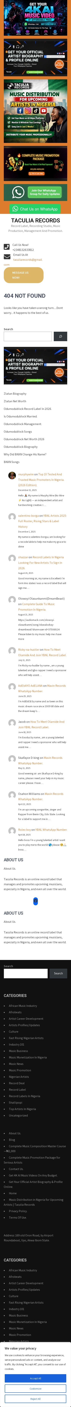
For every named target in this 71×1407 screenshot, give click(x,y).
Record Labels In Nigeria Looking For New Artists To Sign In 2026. (41, 562)
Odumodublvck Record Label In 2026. (28, 409)
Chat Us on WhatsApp (39, 209)
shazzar (23, 557)
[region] (35, 1374)
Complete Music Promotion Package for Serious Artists (32, 1160)
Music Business (18, 1051)
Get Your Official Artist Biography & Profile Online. (33, 1184)
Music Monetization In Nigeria (28, 1057)
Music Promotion (20, 1070)
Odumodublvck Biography (20, 447)
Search (8, 329)
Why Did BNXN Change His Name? (25, 454)
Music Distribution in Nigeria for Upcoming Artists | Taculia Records (33, 1202)
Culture (13, 1032)
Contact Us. (16, 1169)
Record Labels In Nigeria (24, 1096)
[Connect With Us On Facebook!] (35, 900)
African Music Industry (23, 1006)
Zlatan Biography (15, 394)
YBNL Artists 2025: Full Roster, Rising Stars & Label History (42, 521)
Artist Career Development (26, 1019)
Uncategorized (18, 1115)
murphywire (26, 474)
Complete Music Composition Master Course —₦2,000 (35, 1148)
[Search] (60, 336)
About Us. (15, 1133)
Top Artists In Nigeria (22, 1109)
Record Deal (17, 1083)
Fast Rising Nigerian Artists (26, 1038)
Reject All (35, 1399)
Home (13, 1193)
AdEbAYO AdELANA (30, 686)
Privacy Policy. (18, 1211)
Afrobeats (15, 1012)
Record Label (17, 1090)
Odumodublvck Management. (23, 424)
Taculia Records (35, 220)
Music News (16, 1064)
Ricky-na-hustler (28, 650)
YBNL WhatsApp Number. (51, 830)
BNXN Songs (12, 462)
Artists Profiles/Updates (24, 1025)
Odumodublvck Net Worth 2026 (24, 439)
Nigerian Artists (19, 1077)
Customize (35, 1388)
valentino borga (28, 516)
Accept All (35, 1378)
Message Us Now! (20, 275)
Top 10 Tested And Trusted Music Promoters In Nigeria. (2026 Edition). (41, 479)
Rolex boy (24, 830)
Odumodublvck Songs (18, 432)
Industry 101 (16, 1044)
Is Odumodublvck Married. (20, 416)
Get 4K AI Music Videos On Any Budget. (33, 1175)
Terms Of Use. (18, 1218)
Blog (12, 1140)
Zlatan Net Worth (15, 401)
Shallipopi (15, 1103)
